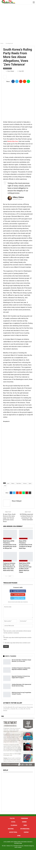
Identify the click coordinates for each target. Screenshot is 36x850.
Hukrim (24, 822)
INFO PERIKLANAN (16, 841)
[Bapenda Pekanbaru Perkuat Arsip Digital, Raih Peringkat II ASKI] (7, 678)
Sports (30, 483)
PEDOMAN (24, 841)
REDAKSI (29, 841)
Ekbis (25, 825)
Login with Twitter (19, 598)
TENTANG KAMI (18, 843)
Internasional (25, 829)
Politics (12, 483)
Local (8, 483)
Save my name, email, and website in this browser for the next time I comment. (17, 631)
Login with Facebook (19, 591)
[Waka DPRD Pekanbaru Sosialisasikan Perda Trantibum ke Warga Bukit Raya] (26, 534)
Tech (5, 485)
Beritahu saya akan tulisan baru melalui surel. (17, 642)
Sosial (13, 822)
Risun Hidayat (18, 847)
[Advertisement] (18, 23)
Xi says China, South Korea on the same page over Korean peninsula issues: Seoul (9, 517)
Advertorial (13, 832)
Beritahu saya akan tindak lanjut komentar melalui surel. (17, 638)
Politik (12, 818)
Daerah (26, 832)
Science (25, 483)
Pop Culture (18, 483)
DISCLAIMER (7, 841)
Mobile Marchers (12, 141)
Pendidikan (24, 818)
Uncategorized (7, 68)
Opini (18, 835)
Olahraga (14, 825)
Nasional (11, 829)
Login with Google (19, 594)
